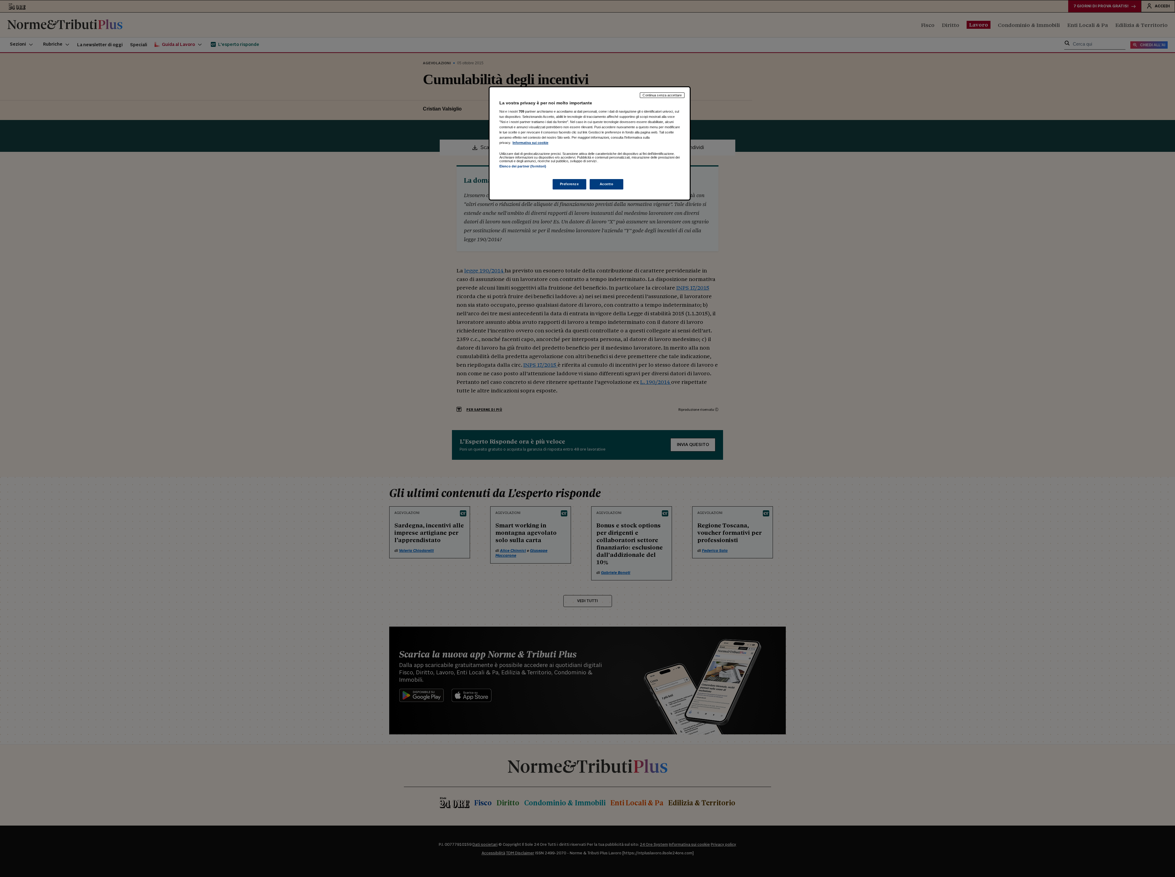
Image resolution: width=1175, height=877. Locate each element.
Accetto (607, 184)
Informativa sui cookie (530, 142)
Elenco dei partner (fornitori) (522, 166)
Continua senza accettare (662, 95)
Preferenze (569, 184)
